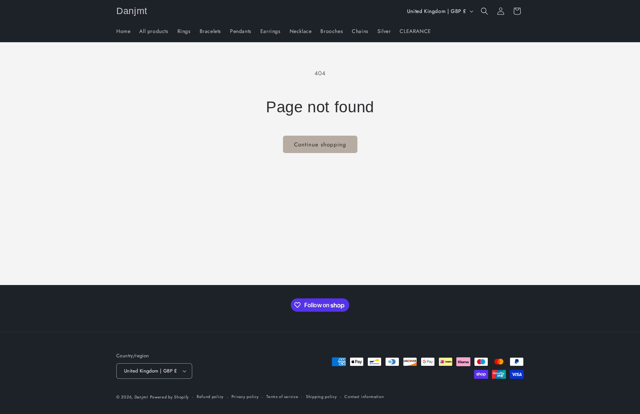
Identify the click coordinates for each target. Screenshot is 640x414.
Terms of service (282, 397)
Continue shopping (320, 144)
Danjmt (141, 397)
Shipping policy (321, 397)
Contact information (364, 397)
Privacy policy (245, 397)
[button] (484, 11)
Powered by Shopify (169, 397)
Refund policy (210, 397)
